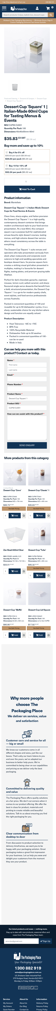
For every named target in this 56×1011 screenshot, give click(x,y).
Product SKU (14, 403)
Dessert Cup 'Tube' (37, 549)
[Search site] (51, 14)
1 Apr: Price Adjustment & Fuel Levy (13, 2)
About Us (23, 1003)
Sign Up (46, 941)
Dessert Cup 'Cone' (12, 490)
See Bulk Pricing (14, 509)
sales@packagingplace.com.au (28, 972)
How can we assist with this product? (25, 413)
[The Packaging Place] (18, 8)
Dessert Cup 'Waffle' (12, 609)
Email (10, 374)
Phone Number (15, 384)
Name (10, 360)
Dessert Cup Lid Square (39, 609)
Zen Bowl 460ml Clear (13, 549)
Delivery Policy (42, 1003)
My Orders (7, 1006)
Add (16, 515)
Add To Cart (28, 189)
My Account (8, 1003)
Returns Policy (42, 1006)
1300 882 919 (49, 2)
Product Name (14, 393)
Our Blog (23, 1006)
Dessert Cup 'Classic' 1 (38, 490)
